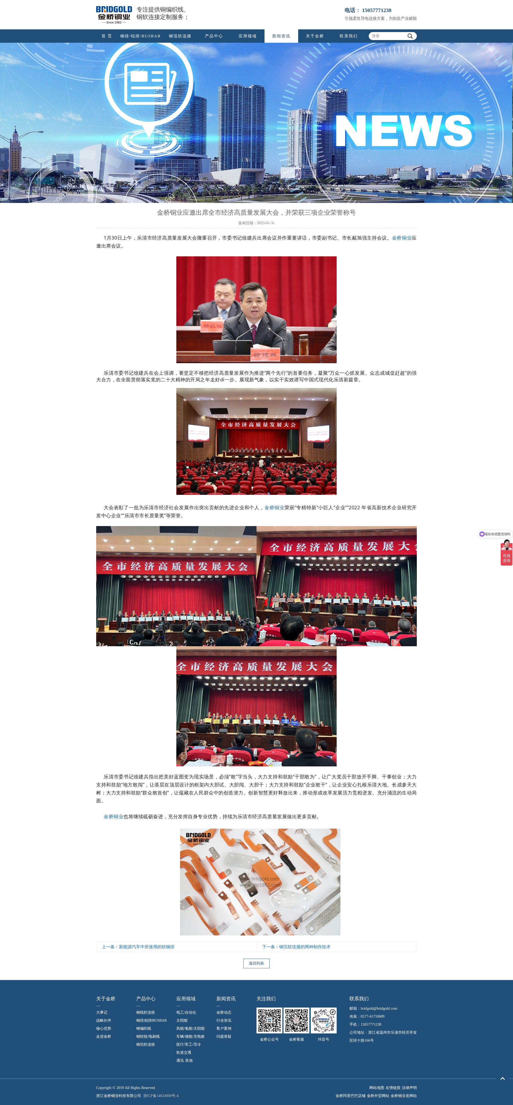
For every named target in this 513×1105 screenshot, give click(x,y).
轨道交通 (183, 1053)
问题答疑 (223, 1037)
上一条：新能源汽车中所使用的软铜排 (138, 947)
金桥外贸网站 (378, 1096)
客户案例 (223, 1028)
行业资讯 (223, 1020)
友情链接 (393, 1088)
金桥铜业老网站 (404, 1096)
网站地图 (376, 1088)
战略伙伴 (103, 1020)
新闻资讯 (281, 36)
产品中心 (214, 36)
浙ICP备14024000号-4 (160, 1096)
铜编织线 (143, 1028)
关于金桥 (315, 36)
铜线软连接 (145, 1012)
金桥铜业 (402, 237)
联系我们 (349, 36)
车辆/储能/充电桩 (190, 1037)
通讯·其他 (184, 1061)
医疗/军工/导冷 (188, 1045)
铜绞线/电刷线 (148, 1037)
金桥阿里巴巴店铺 (351, 1096)
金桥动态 (223, 1012)
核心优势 (103, 1028)
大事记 (101, 1012)
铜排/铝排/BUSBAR (140, 36)
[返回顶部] (502, 1078)
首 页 (107, 36)
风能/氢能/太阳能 (190, 1028)
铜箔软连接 (180, 36)
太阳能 (182, 1020)
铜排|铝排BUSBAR (151, 1020)
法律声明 (409, 1088)
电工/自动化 (186, 1012)
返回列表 (256, 963)
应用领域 (248, 36)
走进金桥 (103, 1037)
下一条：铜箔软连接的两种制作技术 (296, 947)
